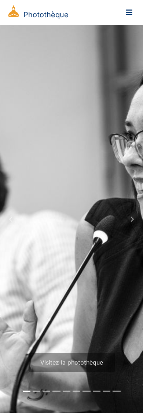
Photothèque (46, 14)
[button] (11, 219)
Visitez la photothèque (71, 362)
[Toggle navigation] (129, 12)
